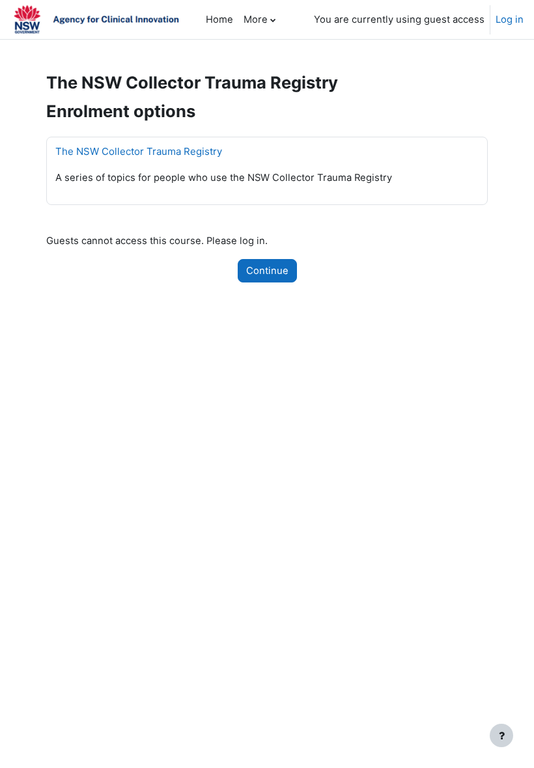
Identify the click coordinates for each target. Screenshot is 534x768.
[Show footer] (501, 735)
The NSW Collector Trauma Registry (138, 151)
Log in (510, 19)
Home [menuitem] (219, 19)
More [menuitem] (256, 19)
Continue (267, 271)
